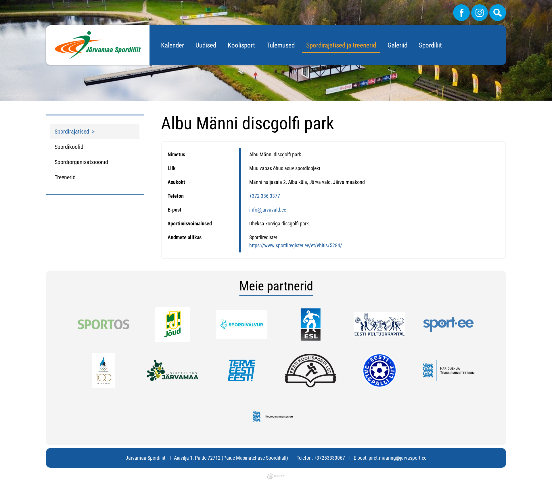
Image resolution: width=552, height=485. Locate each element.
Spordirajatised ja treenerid (341, 45)
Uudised (205, 45)
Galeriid (397, 45)
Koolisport (241, 45)
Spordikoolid (69, 146)
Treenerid (65, 177)
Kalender (172, 45)
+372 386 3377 (264, 196)
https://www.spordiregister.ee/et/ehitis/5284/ (295, 245)
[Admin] (1, 4)
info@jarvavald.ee (267, 210)
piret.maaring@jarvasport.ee (397, 458)
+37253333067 (329, 458)
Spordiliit (430, 45)
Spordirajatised (72, 131)
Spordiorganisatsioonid (81, 162)
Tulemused (281, 45)
